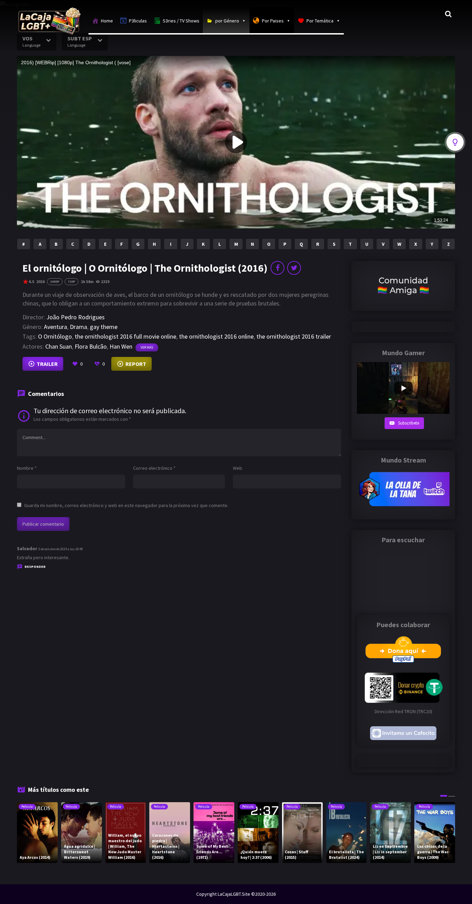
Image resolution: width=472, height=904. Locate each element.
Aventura (55, 327)
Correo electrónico (154, 468)
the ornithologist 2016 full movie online (125, 336)
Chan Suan (58, 346)
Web (237, 468)
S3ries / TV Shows (181, 21)
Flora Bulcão (91, 346)
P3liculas (138, 21)
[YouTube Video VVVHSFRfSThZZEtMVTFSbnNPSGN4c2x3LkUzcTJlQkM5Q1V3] (403, 388)
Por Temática (319, 21)
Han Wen (121, 346)
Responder (35, 566)
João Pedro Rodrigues (75, 317)
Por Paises (273, 21)
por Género (227, 21)
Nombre (27, 468)
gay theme (103, 327)
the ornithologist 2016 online (216, 336)
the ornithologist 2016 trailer (293, 336)
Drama (78, 327)
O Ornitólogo (55, 336)
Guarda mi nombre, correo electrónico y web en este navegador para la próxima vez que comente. (126, 505)
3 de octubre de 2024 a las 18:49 (60, 549)
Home (107, 21)
